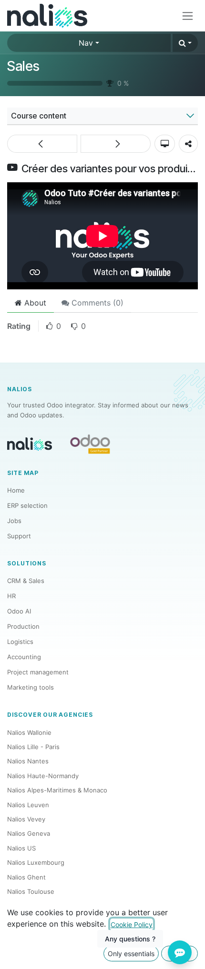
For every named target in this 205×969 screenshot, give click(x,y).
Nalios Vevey (26, 819)
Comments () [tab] (96, 302)
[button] (185, 43)
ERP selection (27, 505)
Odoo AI (19, 611)
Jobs (14, 520)
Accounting (24, 657)
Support (19, 536)
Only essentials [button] (131, 953)
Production (23, 626)
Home (16, 490)
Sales (23, 66)
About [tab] (34, 302)
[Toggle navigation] (187, 16)
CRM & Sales (25, 580)
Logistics (20, 641)
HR (11, 596)
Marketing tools (30, 687)
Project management (38, 672)
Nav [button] (86, 43)
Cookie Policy (132, 924)
